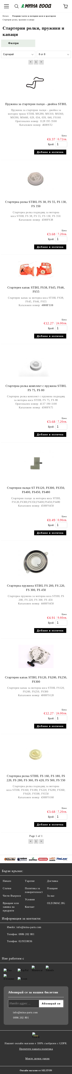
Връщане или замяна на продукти (11, 907)
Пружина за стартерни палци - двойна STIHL (36, 104)
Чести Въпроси (12, 895)
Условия (30, 899)
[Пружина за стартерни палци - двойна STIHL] (36, 96)
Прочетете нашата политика (36, 1049)
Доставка (52, 881)
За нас (50, 895)
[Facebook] (7, 949)
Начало (7, 881)
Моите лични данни (37, 1058)
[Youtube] (15, 949)
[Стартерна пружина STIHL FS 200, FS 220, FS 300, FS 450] (36, 578)
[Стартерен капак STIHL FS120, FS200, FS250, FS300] (36, 669)
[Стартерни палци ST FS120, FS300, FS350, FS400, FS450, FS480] (36, 480)
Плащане (52, 888)
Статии (7, 888)
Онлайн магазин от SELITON (36, 1070)
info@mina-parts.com (28, 927)
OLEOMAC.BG (56, 903)
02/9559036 (25, 941)
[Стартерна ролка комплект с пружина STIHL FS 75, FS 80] (36, 378)
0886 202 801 (26, 934)
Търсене (30, 881)
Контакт (30, 907)
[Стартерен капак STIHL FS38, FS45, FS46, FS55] (36, 280)
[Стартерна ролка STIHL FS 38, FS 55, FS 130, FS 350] (36, 194)
